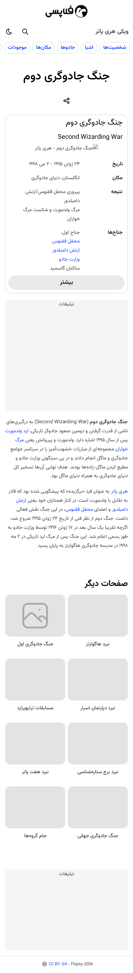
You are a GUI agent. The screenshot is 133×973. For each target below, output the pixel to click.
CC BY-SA (58, 964)
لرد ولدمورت (16, 431)
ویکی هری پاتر (112, 31)
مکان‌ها (43, 47)
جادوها (68, 47)
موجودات (17, 47)
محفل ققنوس (66, 241)
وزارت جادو (69, 259)
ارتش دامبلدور (66, 250)
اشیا (89, 47)
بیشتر (66, 282)
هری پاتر (119, 491)
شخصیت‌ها (114, 47)
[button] (25, 32)
